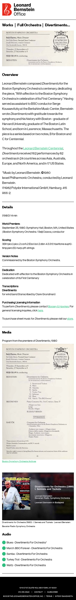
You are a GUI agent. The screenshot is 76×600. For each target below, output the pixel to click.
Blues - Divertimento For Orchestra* (27, 542)
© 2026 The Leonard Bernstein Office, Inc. (23, 596)
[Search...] (57, 9)
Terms (49, 596)
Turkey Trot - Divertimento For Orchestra (29, 559)
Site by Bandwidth (64, 596)
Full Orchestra (29, 25)
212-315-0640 (24, 592)
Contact (38, 592)
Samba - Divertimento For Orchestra (27, 553)
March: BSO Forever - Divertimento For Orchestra (34, 548)
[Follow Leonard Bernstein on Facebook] (28, 581)
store (70, 318)
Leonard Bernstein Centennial (43, 148)
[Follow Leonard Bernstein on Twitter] (35, 581)
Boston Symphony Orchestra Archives (19, 461)
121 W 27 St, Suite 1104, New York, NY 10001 (38, 588)
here (40, 310)
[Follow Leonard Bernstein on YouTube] (48, 581)
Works (7, 25)
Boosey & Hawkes (58, 306)
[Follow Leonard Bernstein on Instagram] (41, 581)
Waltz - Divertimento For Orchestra (26, 565)
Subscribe (52, 592)
